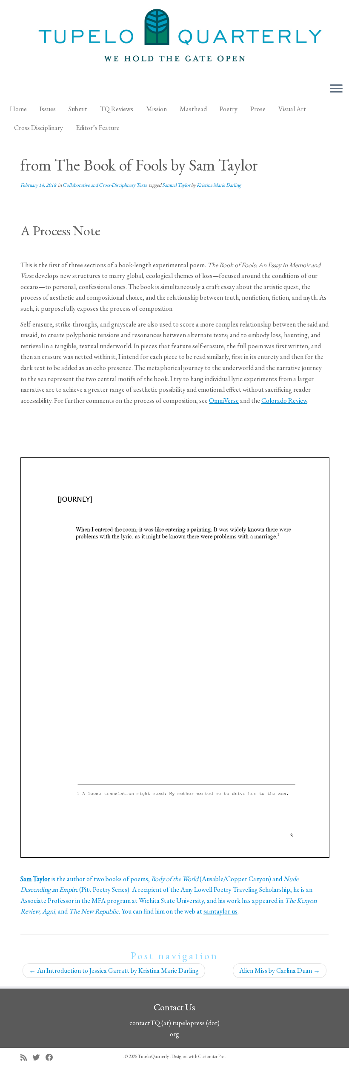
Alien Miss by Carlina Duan (279, 970)
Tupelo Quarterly (153, 1056)
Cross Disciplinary (38, 127)
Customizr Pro (211, 1056)
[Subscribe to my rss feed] (26, 1057)
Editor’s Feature (98, 127)
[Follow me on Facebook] (52, 1057)
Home (18, 108)
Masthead (193, 108)
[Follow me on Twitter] (39, 1057)
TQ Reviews (116, 108)
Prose (258, 108)
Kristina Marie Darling (219, 185)
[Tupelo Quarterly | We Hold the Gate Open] (174, 38)
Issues (48, 108)
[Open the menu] (336, 89)
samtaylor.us (220, 911)
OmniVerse (224, 400)
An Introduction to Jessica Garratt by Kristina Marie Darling (114, 970)
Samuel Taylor (176, 185)
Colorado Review (284, 400)
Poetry (228, 108)
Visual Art (292, 108)
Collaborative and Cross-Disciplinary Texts (105, 185)
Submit (78, 108)
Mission (156, 108)
